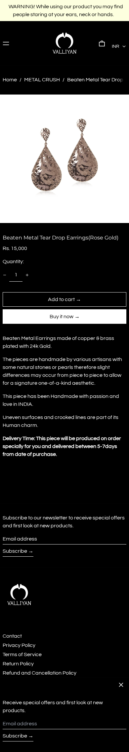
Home (10, 79)
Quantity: (13, 261)
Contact (12, 636)
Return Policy (18, 663)
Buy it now (61, 316)
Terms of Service (22, 654)
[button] (102, 43)
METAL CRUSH (42, 79)
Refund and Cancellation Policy (39, 673)
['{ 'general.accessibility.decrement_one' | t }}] (4, 275)
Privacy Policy (19, 645)
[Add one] (27, 275)
